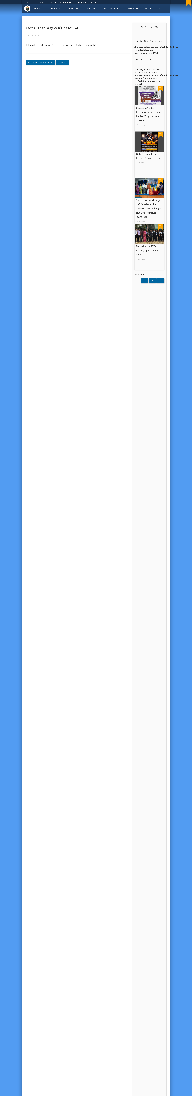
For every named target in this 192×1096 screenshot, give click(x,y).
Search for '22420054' (40, 63)
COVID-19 (28, 2)
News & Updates (113, 8)
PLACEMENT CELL (87, 2)
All (160, 281)
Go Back (62, 63)
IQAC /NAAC (133, 8)
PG (152, 281)
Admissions (75, 8)
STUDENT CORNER (46, 2)
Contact (149, 8)
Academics (57, 8)
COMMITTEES (67, 2)
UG (144, 281)
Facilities (92, 8)
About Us (39, 8)
